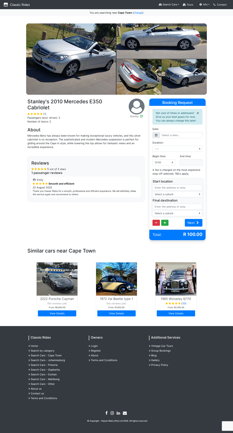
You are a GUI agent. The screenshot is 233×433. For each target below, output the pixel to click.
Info (205, 4)
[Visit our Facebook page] (106, 413)
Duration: (157, 142)
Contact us (37, 393)
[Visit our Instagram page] (112, 413)
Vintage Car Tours (162, 345)
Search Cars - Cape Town (46, 355)
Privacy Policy (159, 364)
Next (192, 223)
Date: (155, 129)
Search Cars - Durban (44, 374)
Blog (154, 355)
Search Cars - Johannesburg (48, 360)
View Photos (71, 59)
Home (34, 345)
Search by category (42, 350)
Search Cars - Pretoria (44, 364)
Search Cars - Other (43, 383)
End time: (185, 156)
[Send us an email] (125, 413)
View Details (57, 313)
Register (96, 350)
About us (36, 388)
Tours (189, 4)
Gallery (155, 360)
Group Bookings (161, 350)
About (94, 355)
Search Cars (169, 4)
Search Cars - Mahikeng (45, 379)
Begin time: (159, 156)
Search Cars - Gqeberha (45, 369)
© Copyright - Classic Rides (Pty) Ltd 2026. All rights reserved (117, 421)
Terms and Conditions (44, 398)
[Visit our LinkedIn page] (119, 413)
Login (94, 345)
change (138, 12)
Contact (221, 4)
